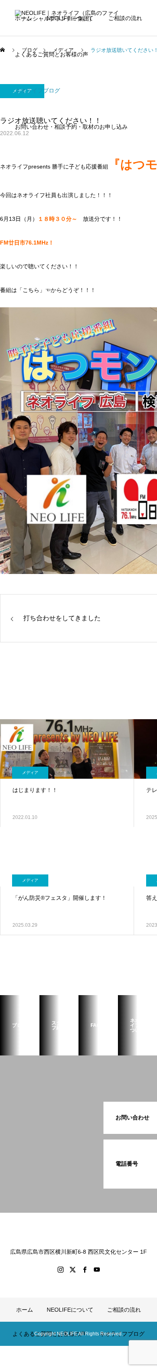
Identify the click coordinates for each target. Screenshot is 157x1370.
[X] (72, 1269)
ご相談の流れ (125, 18)
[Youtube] (97, 1269)
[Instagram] (60, 1269)
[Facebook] (85, 1269)
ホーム (23, 18)
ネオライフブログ (37, 90)
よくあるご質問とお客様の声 (51, 54)
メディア (30, 772)
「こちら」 (31, 290)
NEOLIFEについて (70, 18)
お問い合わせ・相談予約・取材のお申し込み (71, 126)
